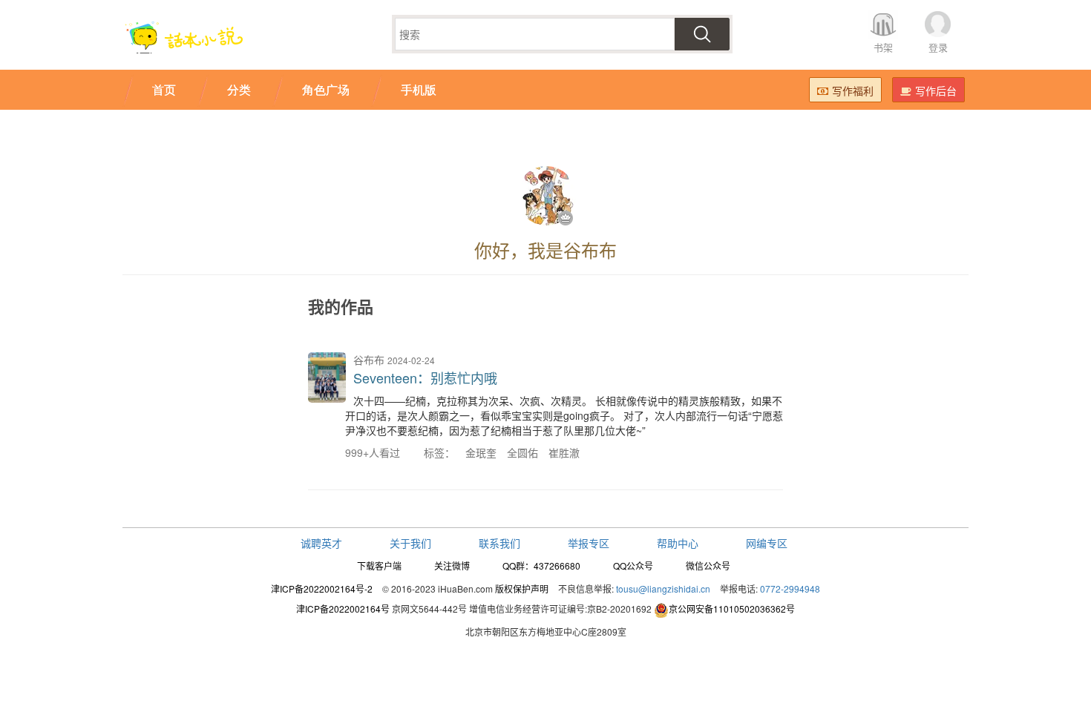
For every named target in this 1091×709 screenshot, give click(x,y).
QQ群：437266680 (541, 565)
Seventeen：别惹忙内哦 (425, 377)
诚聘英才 (321, 542)
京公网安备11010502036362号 (732, 608)
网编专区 (766, 542)
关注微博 (452, 565)
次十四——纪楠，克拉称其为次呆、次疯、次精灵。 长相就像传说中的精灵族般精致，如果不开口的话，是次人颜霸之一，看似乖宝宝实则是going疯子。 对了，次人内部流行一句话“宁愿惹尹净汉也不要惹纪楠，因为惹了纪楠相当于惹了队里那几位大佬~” (564, 415)
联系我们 (499, 542)
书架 (883, 47)
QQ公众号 (633, 565)
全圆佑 (522, 452)
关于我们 (410, 542)
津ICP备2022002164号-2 (322, 588)
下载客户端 (379, 565)
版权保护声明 (521, 588)
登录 (938, 47)
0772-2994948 (790, 588)
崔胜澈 (564, 452)
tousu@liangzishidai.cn (663, 588)
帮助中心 (677, 542)
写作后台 (936, 90)
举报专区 (588, 542)
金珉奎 (481, 452)
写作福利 (853, 90)
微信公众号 (708, 565)
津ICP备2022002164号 (343, 608)
